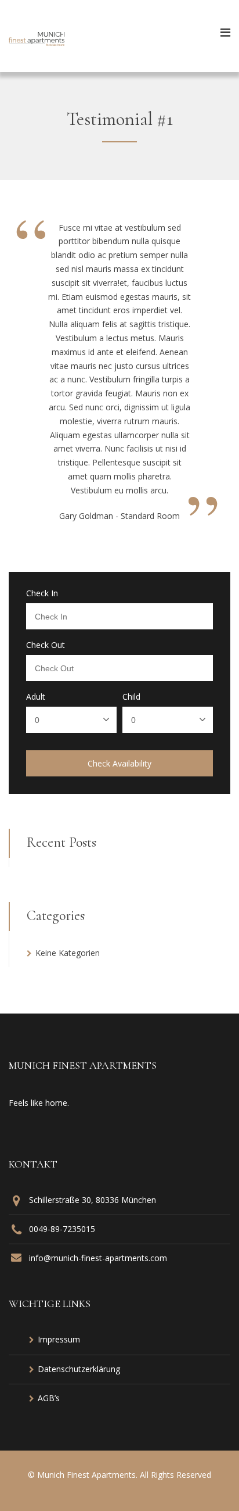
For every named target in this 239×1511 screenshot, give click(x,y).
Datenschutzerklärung (79, 1368)
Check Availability (119, 763)
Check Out (45, 645)
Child (131, 697)
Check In (42, 593)
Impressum (59, 1339)
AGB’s (49, 1397)
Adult (35, 697)
